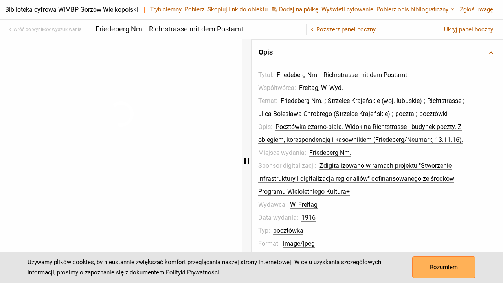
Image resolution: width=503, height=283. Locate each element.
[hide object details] (302, 161)
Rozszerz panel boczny (346, 29)
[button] (405, 52)
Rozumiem (444, 267)
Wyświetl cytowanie (347, 9)
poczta (384, 126)
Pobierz (194, 9)
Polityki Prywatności (192, 272)
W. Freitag (359, 243)
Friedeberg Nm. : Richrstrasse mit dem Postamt (397, 75)
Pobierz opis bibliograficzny (412, 9)
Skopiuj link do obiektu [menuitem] (237, 9)
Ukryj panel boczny (468, 29)
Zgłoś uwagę (476, 9)
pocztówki (413, 126)
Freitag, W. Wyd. (376, 88)
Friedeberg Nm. (357, 101)
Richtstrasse (361, 114)
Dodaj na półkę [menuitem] (298, 9)
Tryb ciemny (166, 9)
